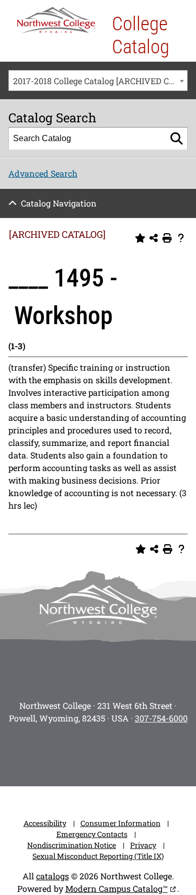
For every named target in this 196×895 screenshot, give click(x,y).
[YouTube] (113, 751)
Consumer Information (120, 823)
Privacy (143, 845)
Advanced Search (42, 173)
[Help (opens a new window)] (181, 238)
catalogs (52, 875)
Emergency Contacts (92, 834)
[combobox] (98, 80)
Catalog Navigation (59, 203)
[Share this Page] (153, 238)
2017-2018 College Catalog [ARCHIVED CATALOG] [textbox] (100, 80)
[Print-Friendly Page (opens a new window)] (167, 238)
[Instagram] (25, 751)
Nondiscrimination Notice (71, 845)
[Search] (177, 138)
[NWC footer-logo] (98, 604)
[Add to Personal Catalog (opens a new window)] (140, 238)
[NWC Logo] (56, 20)
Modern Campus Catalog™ (116, 888)
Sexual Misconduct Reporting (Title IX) (98, 856)
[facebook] (54, 751)
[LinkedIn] (171, 751)
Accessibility (45, 823)
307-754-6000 (161, 718)
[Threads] (142, 751)
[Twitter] (83, 751)
